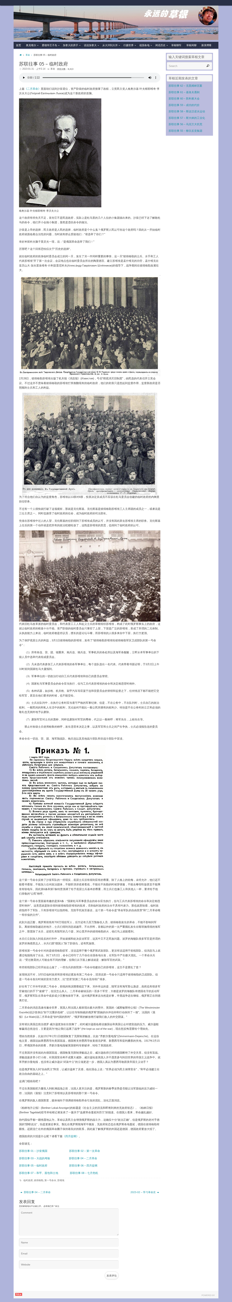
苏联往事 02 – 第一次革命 (84, 1150)
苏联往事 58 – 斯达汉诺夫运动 (187, 111)
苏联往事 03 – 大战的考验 (34, 1158)
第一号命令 (50, 1180)
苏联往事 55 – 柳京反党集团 (185, 130)
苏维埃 (60, 1180)
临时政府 (28, 1180)
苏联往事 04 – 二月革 (81, 1158)
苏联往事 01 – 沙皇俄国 (33, 1150)
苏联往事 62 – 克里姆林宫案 (185, 85)
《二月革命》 (32, 88)
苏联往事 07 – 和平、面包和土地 (39, 1172)
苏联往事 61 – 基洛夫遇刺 (184, 92)
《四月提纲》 (71, 1136)
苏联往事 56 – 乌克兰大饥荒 (185, 124)
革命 (28, 55)
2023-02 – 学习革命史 (143, 1192)
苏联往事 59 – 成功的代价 (184, 105)
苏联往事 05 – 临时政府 (33, 1165)
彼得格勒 (38, 1180)
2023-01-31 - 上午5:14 (33, 68)
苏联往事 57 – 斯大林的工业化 (187, 117)
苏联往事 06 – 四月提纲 (83, 1165)
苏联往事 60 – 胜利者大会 (184, 98)
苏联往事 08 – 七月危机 (84, 1172)
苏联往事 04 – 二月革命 (37, 1192)
